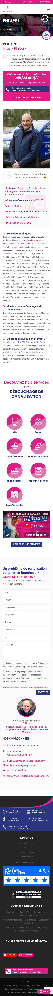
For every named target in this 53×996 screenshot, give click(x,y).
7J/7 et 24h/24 (27, 2)
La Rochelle (24, 191)
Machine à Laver (38, 480)
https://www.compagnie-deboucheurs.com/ (28, 776)
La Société (26, 848)
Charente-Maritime (14, 194)
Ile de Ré (42, 727)
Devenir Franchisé (26, 852)
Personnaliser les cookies (26, 863)
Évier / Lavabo (14, 456)
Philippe (26, 723)
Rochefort (36, 191)
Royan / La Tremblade (28, 188)
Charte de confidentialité (18, 992)
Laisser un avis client (26, 844)
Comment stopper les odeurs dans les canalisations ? (26, 920)
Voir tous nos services (26, 544)
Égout (38, 432)
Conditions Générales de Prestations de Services (26, 989)
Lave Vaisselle (14, 505)
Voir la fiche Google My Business (24, 217)
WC (15, 432)
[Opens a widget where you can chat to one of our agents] (44, 992)
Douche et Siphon (38, 456)
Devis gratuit (9, 2)
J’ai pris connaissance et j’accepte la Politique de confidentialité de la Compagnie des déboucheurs (25, 665)
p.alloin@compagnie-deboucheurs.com (28, 211)
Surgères (13, 191)
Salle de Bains (15, 480)
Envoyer (43, 692)
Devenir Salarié (26, 857)
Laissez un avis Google (20, 223)
